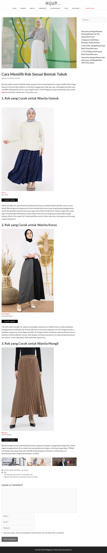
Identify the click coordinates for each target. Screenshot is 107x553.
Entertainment (55, 8)
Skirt (6, 195)
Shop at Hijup (90, 8)
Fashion (23, 8)
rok (22, 470)
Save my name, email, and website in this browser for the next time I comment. (34, 533)
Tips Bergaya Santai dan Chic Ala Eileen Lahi (18, 474)
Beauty (32, 8)
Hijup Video (76, 8)
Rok (5, 472)
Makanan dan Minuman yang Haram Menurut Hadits (21, 477)
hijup (11, 470)
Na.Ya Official (6, 314)
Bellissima (5, 432)
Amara (4, 192)
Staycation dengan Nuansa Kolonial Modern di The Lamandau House (91, 34)
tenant (26, 470)
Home (15, 8)
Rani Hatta (16, 470)
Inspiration (42, 8)
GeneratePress (66, 550)
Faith (66, 8)
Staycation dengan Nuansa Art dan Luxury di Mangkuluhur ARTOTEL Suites (93, 60)
